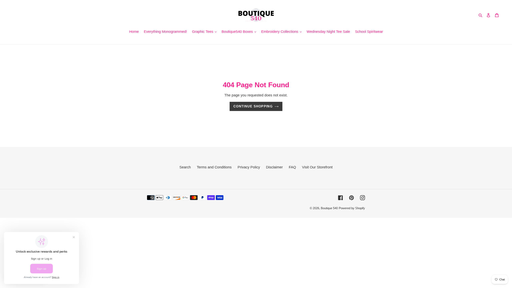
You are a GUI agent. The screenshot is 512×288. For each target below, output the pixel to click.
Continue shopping (253, 106)
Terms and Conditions (214, 167)
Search (185, 167)
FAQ (292, 167)
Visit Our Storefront (317, 167)
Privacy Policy (249, 167)
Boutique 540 (329, 208)
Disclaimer (274, 167)
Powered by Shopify (352, 208)
